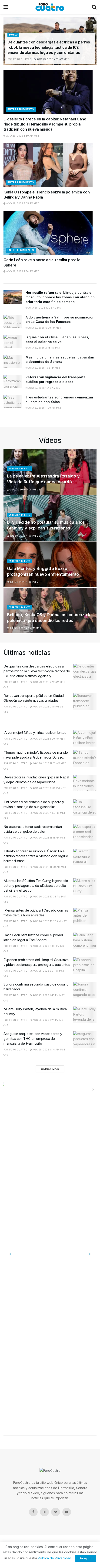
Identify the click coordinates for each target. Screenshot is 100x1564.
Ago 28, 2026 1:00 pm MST (48, 738)
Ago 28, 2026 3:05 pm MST (22, 203)
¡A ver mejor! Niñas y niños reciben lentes (34, 732)
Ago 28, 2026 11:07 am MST (49, 763)
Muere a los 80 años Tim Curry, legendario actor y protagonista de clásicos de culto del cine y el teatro (35, 885)
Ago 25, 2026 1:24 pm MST (48, 1020)
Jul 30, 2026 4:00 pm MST (25, 535)
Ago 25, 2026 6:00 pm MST (49, 946)
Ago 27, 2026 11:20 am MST (44, 407)
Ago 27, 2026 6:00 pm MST (44, 327)
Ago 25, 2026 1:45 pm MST (48, 995)
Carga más (50, 1069)
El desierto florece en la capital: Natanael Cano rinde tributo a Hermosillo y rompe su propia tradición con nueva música (44, 124)
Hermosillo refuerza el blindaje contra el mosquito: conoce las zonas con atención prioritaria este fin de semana (60, 297)
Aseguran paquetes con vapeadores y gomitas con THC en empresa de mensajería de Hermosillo (32, 1038)
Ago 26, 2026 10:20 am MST (49, 921)
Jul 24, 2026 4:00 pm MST (25, 582)
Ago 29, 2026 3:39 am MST (22, 135)
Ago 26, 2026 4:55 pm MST (48, 812)
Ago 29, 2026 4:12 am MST (52, 59)
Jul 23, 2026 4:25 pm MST (25, 628)
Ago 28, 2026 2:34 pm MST (22, 271)
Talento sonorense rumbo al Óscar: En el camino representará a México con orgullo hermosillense (35, 856)
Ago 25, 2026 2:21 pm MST (48, 970)
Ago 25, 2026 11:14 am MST (48, 1049)
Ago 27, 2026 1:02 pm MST (44, 367)
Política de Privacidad (54, 1558)
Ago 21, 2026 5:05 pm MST (25, 489)
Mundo (13, 35)
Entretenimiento (20, 109)
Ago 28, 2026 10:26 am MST (45, 307)
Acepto (86, 1558)
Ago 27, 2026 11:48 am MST (45, 387)
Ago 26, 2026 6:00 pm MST (49, 788)
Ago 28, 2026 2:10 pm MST (48, 706)
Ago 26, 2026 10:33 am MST (49, 896)
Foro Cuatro (22, 59)
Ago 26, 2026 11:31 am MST (48, 837)
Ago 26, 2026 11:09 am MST (49, 867)
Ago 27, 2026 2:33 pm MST (44, 347)
